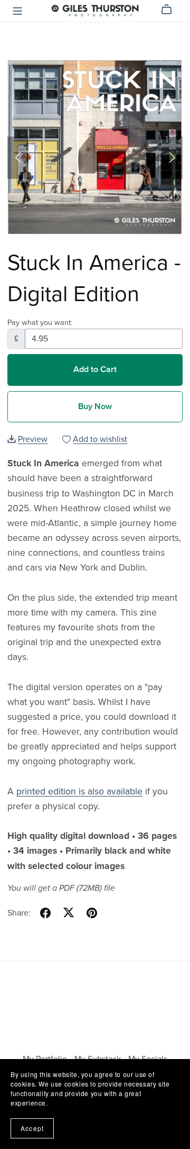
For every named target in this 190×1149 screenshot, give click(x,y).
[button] (17, 158)
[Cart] (170, 9)
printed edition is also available (79, 791)
